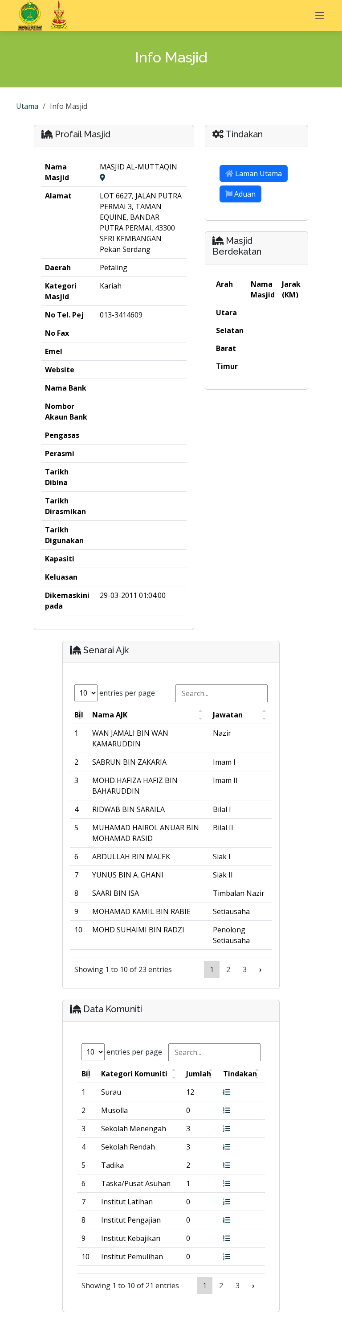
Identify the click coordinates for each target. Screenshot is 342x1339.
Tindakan (240, 1074)
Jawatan (228, 715)
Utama (27, 106)
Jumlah (198, 1074)
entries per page (126, 693)
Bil (78, 715)
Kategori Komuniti (134, 1074)
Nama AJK (109, 715)
